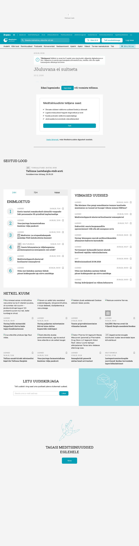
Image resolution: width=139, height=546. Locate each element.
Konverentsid (49, 46)
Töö (112, 46)
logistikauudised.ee (121, 35)
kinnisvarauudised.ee (106, 35)
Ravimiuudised (26, 46)
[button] (35, 393)
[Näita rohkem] (131, 34)
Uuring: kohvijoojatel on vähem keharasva (94, 282)
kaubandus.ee (92, 35)
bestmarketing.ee (33, 35)
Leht (77, 259)
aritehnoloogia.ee (80, 35)
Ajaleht (73, 46)
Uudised (20, 208)
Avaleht (6, 46)
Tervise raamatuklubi (100, 46)
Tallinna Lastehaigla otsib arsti (44, 171)
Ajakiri (80, 46)
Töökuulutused (38, 168)
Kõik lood (15, 46)
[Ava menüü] (14, 34)
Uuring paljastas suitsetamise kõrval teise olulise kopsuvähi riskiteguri (50, 326)
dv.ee (43, 35)
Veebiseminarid (62, 46)
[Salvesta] (63, 208)
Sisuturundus (28, 244)
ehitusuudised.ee (53, 35)
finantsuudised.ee (66, 35)
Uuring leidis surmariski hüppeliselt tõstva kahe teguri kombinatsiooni (14, 326)
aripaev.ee (22, 35)
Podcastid (38, 46)
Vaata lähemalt (52, 139)
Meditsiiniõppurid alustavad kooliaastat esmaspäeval (99, 217)
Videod (87, 46)
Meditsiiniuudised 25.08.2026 (88, 262)
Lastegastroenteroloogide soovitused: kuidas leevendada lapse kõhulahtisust (119, 361)
